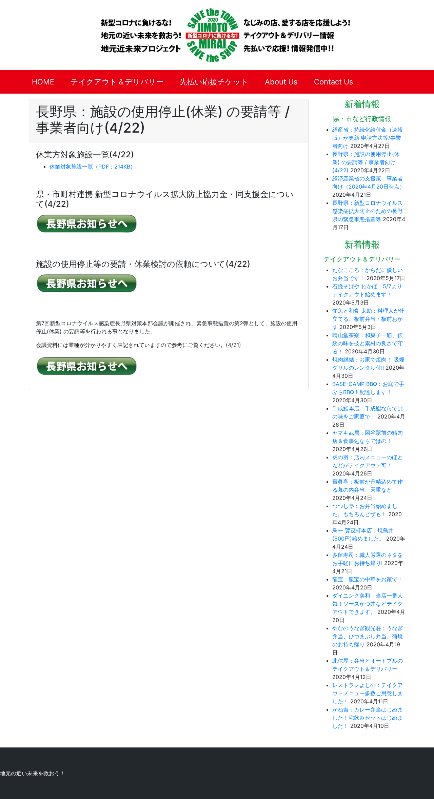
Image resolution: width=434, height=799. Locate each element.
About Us (281, 81)
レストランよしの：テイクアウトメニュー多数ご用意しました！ (367, 693)
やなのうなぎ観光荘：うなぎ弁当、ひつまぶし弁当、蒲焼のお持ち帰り (367, 636)
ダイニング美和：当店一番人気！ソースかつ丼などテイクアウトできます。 (367, 603)
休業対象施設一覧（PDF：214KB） (93, 166)
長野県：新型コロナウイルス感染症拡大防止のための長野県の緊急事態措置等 (367, 210)
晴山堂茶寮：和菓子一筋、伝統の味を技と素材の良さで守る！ (367, 343)
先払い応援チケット (214, 81)
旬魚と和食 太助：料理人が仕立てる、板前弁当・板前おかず (368, 318)
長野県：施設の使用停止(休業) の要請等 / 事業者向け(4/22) (365, 162)
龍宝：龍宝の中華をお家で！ (367, 579)
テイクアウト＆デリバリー (117, 81)
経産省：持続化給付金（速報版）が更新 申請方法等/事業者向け (367, 137)
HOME (43, 81)
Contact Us (333, 81)
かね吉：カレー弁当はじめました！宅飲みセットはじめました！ (367, 717)
